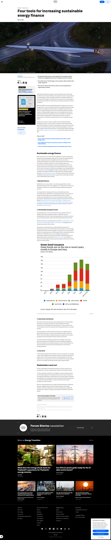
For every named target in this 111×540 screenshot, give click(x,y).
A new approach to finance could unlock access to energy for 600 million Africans (54, 143)
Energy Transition (23, 8)
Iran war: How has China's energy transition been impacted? (64, 493)
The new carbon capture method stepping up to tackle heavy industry (45, 494)
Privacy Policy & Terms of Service (55, 532)
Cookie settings (101, 537)
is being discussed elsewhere (49, 173)
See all (91, 440)
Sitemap (55, 534)
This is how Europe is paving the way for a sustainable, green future (54, 146)
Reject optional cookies (100, 530)
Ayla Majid (20, 76)
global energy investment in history (49, 130)
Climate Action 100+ (59, 237)
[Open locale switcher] (1, 536)
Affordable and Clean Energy (44, 205)
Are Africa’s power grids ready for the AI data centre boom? (73, 469)
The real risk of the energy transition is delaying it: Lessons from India (84, 494)
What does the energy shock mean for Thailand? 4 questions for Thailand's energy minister (34, 470)
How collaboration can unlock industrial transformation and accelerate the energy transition (26, 494)
